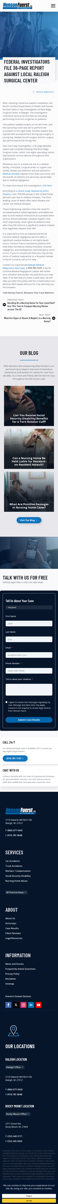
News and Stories (14, 963)
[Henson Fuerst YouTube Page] (39, 1005)
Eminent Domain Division (18, 996)
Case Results (12, 928)
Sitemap (9, 983)
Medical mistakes (11, 173)
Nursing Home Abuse (16, 880)
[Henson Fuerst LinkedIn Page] (31, 1005)
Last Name (11, 632)
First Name (11, 616)
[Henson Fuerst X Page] (16, 1005)
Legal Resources (13, 938)
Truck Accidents (13, 865)
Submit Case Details (29, 719)
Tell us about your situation (18, 679)
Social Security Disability (18, 875)
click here (47, 185)
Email (8, 647)
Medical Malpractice (45, 92)
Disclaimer (10, 978)
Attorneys (10, 923)
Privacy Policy (12, 973)
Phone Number (13, 663)
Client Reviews (13, 933)
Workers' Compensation (18, 870)
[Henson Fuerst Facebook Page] (8, 1005)
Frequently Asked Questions (20, 968)
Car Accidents (12, 860)
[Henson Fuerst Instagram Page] (23, 1005)
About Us (10, 918)
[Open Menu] (53, 6)
